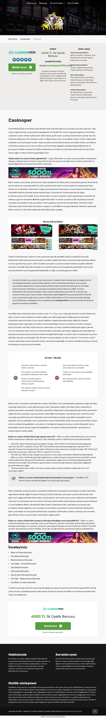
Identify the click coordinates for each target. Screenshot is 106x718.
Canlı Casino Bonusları (20, 571)
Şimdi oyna (19, 67)
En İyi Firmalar (56, 3)
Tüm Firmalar (73, 3)
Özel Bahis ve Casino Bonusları (23, 582)
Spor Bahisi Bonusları (19, 567)
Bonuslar (43, 3)
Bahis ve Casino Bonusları (21, 552)
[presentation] (93, 237)
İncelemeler (25, 39)
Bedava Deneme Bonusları (22, 560)
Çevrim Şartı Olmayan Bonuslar (24, 575)
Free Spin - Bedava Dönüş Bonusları (25, 579)
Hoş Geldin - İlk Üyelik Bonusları (23, 564)
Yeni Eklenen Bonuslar (20, 556)
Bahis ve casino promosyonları (53, 717)
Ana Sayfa (32, 3)
